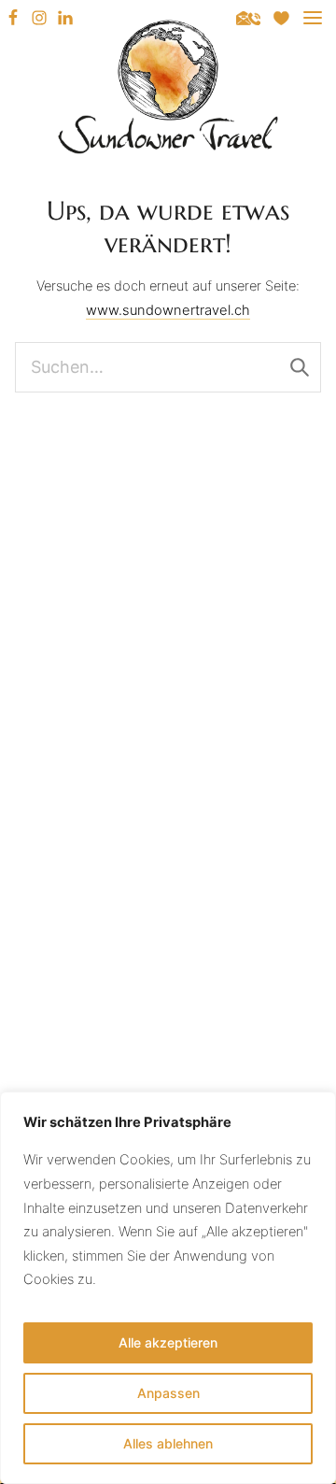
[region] (168, 1288)
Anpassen (168, 1393)
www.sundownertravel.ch (168, 310)
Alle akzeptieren (168, 1342)
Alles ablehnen (168, 1443)
